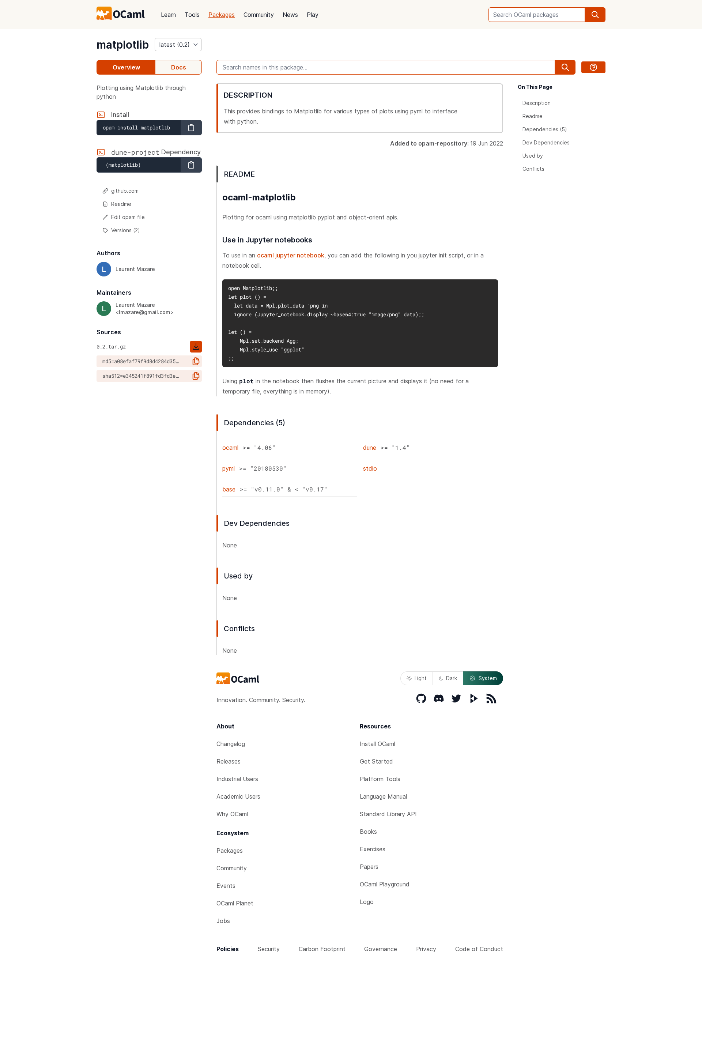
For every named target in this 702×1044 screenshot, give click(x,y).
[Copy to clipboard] (191, 127)
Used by (532, 155)
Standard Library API (388, 814)
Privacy (426, 949)
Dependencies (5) (544, 129)
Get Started (376, 761)
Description (536, 103)
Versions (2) (125, 230)
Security (269, 949)
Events (225, 885)
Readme (121, 204)
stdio (370, 468)
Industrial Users (237, 779)
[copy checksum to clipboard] (196, 361)
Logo (367, 901)
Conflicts (533, 169)
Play (312, 14)
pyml (228, 468)
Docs (178, 67)
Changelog (230, 743)
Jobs (223, 920)
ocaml (230, 447)
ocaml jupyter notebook (290, 255)
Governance (380, 949)
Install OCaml (377, 743)
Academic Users (238, 796)
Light (421, 678)
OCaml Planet (234, 903)
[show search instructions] (593, 67)
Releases (228, 761)
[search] (595, 14)
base (228, 489)
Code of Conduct (479, 949)
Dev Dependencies (546, 142)
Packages (221, 14)
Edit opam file (128, 217)
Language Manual (383, 796)
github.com (125, 191)
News (290, 14)
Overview (126, 67)
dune (369, 447)
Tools (192, 14)
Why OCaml (232, 814)
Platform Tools (380, 779)
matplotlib (123, 44)
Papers (369, 866)
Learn (168, 14)
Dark (451, 678)
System (488, 678)
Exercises (372, 849)
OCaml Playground (385, 884)
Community (259, 14)
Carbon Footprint (322, 949)
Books (368, 831)
